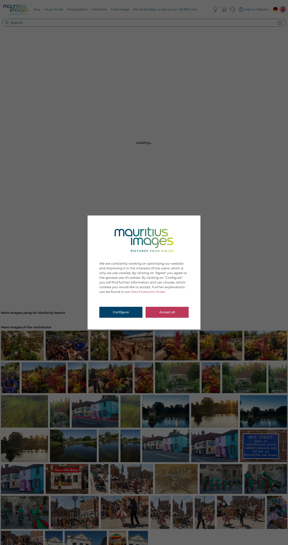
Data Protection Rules (148, 292)
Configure (121, 312)
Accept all (167, 312)
